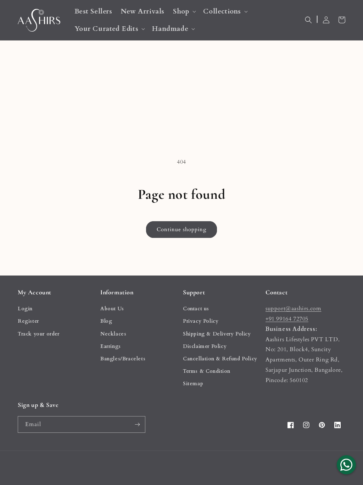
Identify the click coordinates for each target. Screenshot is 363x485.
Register (28, 321)
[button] (184, 11)
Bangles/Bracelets (122, 358)
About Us (112, 308)
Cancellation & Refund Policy (220, 358)
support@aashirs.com (293, 308)
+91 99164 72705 (287, 319)
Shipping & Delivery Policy (217, 334)
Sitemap (193, 383)
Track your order (39, 334)
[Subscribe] (137, 424)
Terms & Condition (206, 371)
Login (25, 308)
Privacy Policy (200, 321)
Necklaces (113, 334)
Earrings (110, 346)
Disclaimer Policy (205, 346)
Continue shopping (181, 229)
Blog (106, 321)
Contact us (196, 308)
